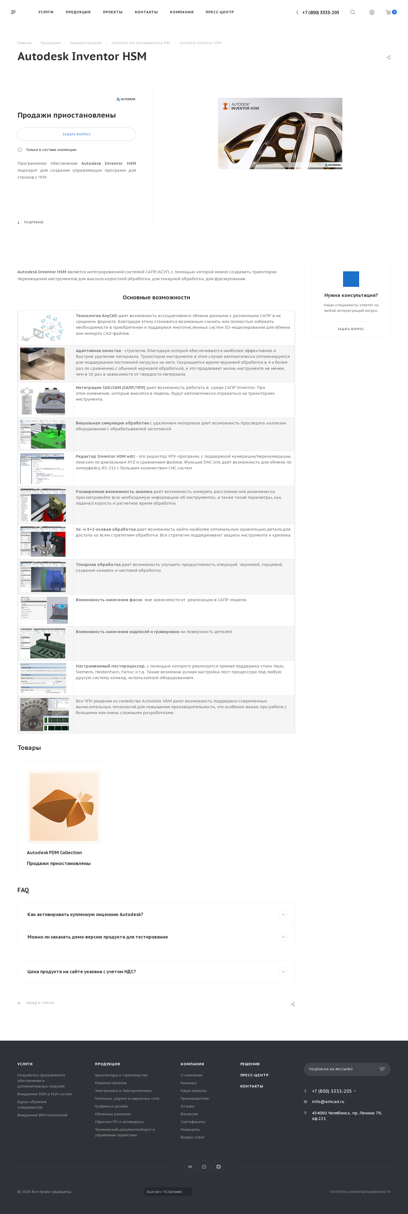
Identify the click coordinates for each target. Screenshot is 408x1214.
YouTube (204, 1167)
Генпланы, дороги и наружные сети (127, 1098)
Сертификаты (193, 1121)
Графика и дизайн (111, 1106)
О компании (191, 1075)
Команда (189, 1083)
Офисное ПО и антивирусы (119, 1121)
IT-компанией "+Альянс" (110, 1191)
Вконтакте (190, 1167)
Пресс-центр (254, 1075)
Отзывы (188, 1106)
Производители (195, 1098)
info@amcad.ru (328, 1101)
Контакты (251, 1086)
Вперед (294, 817)
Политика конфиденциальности (360, 1192)
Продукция (107, 1064)
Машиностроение (111, 1083)
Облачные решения (112, 1114)
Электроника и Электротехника (123, 1090)
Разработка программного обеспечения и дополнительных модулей (41, 1081)
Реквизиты (190, 1129)
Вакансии (189, 1114)
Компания (192, 1064)
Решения (250, 1064)
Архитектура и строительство (121, 1075)
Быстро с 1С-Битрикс (164, 1191)
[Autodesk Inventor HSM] (280, 133)
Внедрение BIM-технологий (42, 1115)
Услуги (25, 1064)
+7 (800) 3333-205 (320, 12)
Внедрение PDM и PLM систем (44, 1094)
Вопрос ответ (193, 1137)
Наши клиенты (194, 1090)
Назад (19, 817)
